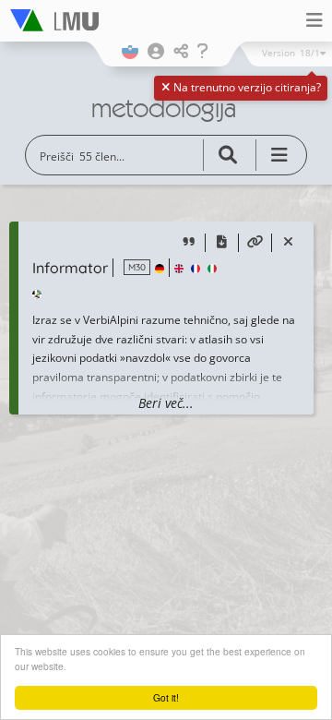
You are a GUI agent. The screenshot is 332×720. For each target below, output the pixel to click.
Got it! (166, 697)
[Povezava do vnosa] (255, 243)
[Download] (221, 243)
